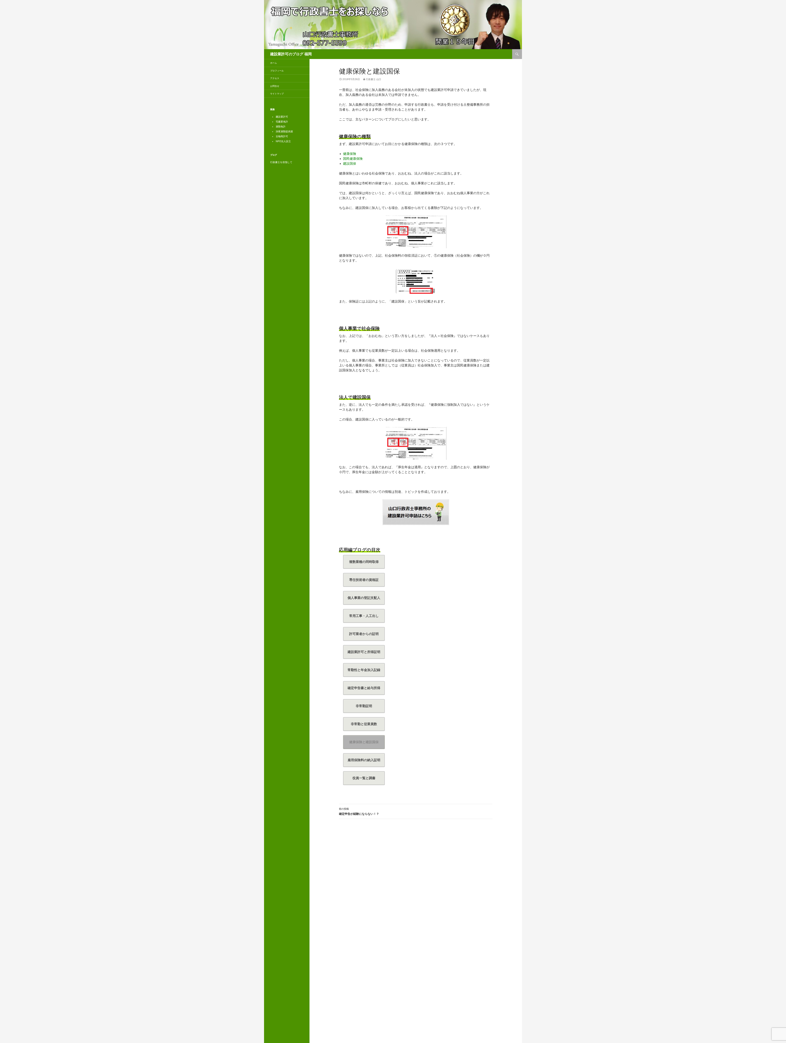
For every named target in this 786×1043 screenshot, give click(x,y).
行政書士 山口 (373, 79)
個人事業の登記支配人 (364, 598)
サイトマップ (277, 93)
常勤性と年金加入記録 (364, 670)
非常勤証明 (364, 706)
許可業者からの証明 (364, 634)
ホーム (273, 63)
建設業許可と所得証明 (364, 652)
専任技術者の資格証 (364, 580)
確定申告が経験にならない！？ (359, 811)
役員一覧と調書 (363, 778)
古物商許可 (282, 136)
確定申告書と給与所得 (364, 688)
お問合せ (274, 86)
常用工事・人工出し (364, 616)
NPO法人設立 (283, 141)
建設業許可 (282, 116)
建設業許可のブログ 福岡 (291, 54)
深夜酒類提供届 (284, 131)
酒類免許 (281, 126)
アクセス (274, 78)
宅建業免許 (282, 121)
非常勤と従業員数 (364, 724)
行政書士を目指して (281, 162)
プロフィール (277, 70)
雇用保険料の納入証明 (364, 760)
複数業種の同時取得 (364, 561)
